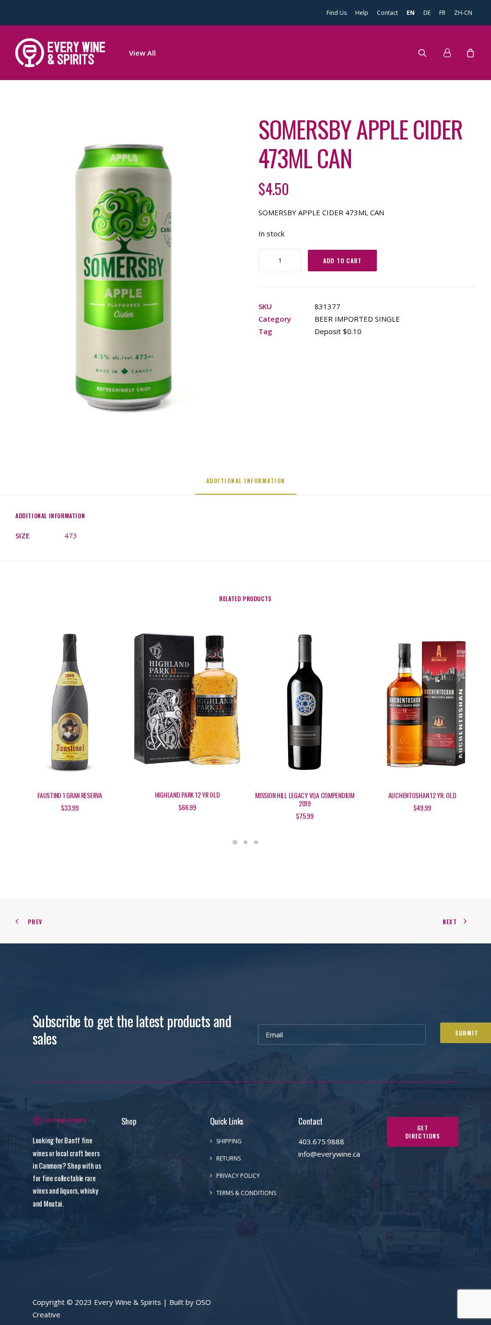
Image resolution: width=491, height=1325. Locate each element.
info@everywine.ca (329, 1154)
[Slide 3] (256, 842)
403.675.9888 (321, 1141)
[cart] (469, 52)
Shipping (229, 1141)
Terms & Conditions (246, 1193)
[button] (428, 52)
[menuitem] (338, 12)
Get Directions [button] (423, 1132)
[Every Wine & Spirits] (60, 52)
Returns (228, 1158)
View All (142, 53)
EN (411, 13)
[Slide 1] (235, 842)
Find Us (337, 13)
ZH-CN (463, 13)
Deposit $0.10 (338, 331)
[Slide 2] (245, 842)
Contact (387, 13)
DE (427, 13)
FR (442, 13)
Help (361, 13)
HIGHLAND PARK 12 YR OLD (187, 795)
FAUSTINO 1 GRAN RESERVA (69, 795)
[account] (451, 52)
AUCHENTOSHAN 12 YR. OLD (422, 795)
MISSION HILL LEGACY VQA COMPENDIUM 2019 (304, 799)
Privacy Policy (238, 1176)
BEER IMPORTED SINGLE (357, 319)
